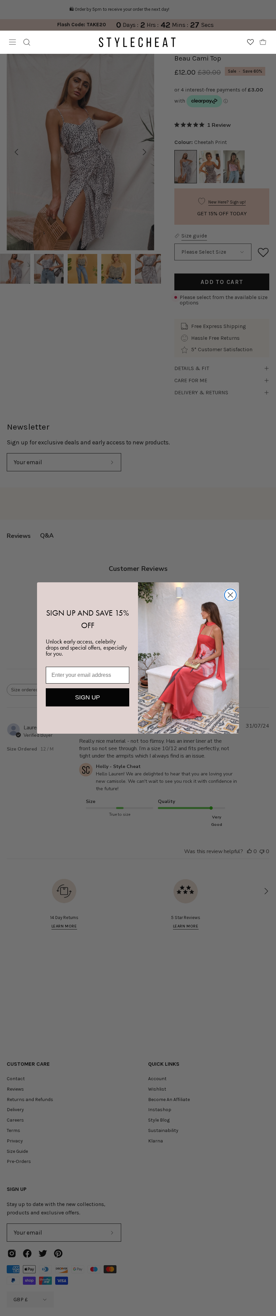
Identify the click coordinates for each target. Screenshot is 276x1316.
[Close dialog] (230, 595)
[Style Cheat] (137, 42)
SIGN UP (87, 697)
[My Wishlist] (250, 42)
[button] (27, 42)
